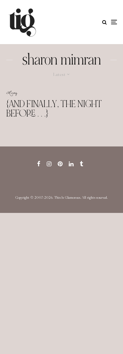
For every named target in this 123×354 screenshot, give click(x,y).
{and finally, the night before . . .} (54, 108)
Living (11, 92)
